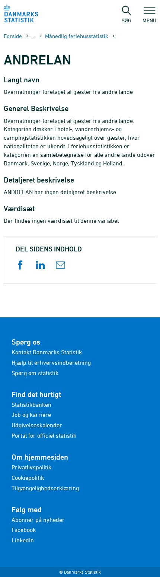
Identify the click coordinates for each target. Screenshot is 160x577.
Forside (13, 36)
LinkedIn (23, 540)
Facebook (24, 529)
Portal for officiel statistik (44, 435)
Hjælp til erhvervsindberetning (51, 362)
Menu (149, 20)
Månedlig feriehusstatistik (76, 36)
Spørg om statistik (35, 373)
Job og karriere (31, 414)
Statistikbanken (31, 404)
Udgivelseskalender (37, 425)
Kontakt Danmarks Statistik (47, 352)
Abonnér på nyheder (38, 519)
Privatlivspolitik (31, 467)
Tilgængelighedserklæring (45, 488)
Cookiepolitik (28, 477)
